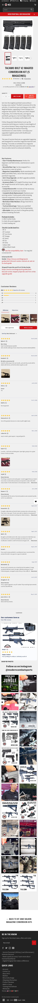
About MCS (6, 974)
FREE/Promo (15, 1)
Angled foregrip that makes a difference (16, 961)
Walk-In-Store (7, 984)
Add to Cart (17, 96)
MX (17, 991)
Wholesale (6, 989)
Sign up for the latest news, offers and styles (16, 938)
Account (5, 969)
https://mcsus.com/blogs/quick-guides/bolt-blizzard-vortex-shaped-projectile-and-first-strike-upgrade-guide (19, 271)
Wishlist (5, 976)
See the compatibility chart (14, 251)
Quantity (4, 93)
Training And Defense (10, 987)
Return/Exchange (8, 978)
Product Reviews (8, 982)
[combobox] (18, 10)
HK (14, 991)
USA (9, 991)
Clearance (6, 1)
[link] (10, 683)
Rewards (33, 1)
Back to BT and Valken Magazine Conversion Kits (19, 920)
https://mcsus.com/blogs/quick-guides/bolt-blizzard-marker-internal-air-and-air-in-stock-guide (18, 261)
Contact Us (6, 971)
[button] (19, 87)
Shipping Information (10, 980)
